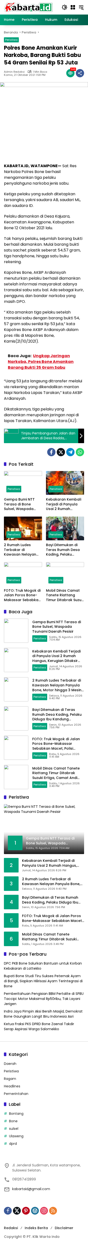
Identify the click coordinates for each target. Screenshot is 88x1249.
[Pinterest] (26, 1211)
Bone (13, 1121)
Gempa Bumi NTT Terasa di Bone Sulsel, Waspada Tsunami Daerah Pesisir (19, 504)
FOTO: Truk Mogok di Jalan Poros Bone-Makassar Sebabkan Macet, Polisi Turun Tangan (22, 595)
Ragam (10, 1078)
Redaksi (11, 1227)
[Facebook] (51, 452)
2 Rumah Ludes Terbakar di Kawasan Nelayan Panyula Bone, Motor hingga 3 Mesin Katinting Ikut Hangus (23, 550)
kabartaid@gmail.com (31, 1188)
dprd (13, 1143)
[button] (64, 7)
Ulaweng (16, 1136)
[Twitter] (61, 452)
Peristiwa (11, 40)
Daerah (10, 1063)
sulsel (13, 1128)
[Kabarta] (28, 7)
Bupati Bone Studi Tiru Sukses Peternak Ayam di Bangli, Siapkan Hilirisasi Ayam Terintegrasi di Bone (43, 981)
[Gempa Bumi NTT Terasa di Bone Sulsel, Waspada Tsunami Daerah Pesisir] (23, 483)
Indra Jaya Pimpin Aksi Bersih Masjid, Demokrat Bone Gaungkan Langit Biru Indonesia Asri (43, 1014)
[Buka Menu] (73, 7)
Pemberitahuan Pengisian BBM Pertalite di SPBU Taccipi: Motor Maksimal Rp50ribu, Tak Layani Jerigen (44, 998)
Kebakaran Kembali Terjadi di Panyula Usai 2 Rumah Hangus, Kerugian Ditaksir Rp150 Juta (63, 504)
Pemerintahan (16, 1093)
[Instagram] (44, 1211)
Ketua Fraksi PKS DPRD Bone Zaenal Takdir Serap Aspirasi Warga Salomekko (39, 1026)
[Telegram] (70, 452)
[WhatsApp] (80, 452)
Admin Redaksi (14, 72)
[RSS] (53, 1211)
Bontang (16, 1113)
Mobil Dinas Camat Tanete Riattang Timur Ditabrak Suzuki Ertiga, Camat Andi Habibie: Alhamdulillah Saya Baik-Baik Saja (65, 595)
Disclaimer (64, 1227)
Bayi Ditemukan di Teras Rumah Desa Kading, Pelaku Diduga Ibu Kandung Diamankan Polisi (64, 550)
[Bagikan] (80, 73)
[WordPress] (35, 1211)
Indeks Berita (36, 1227)
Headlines (12, 1086)
